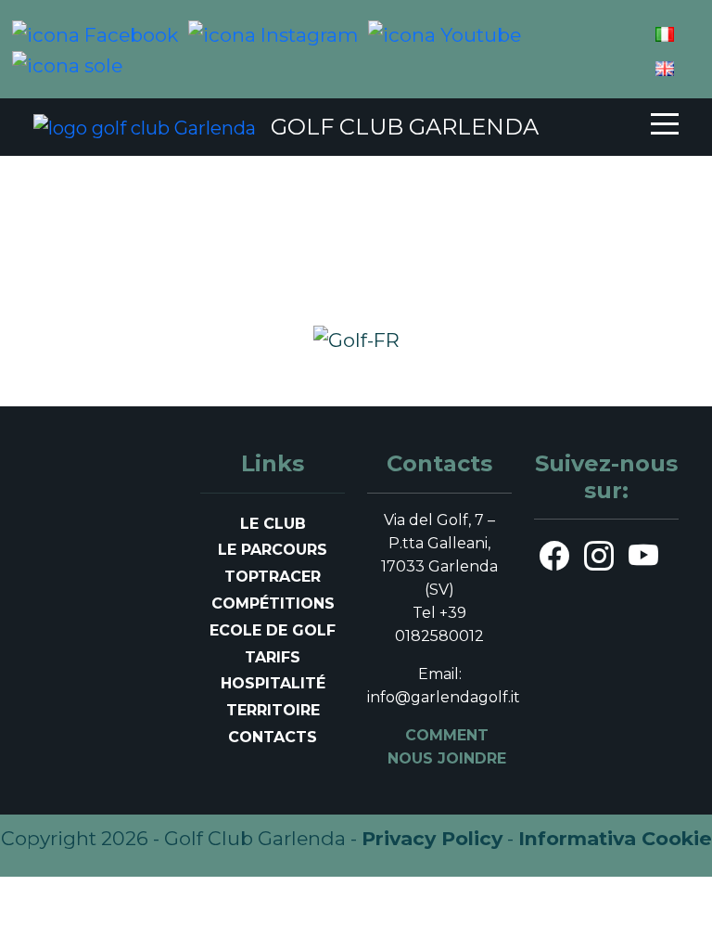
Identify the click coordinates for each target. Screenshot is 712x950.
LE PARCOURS (272, 549)
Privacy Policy (432, 838)
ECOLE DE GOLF (273, 630)
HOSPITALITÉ (273, 683)
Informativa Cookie (615, 838)
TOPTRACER (272, 576)
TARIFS (272, 657)
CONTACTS (272, 737)
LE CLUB (273, 524)
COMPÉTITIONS (273, 603)
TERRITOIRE (273, 710)
